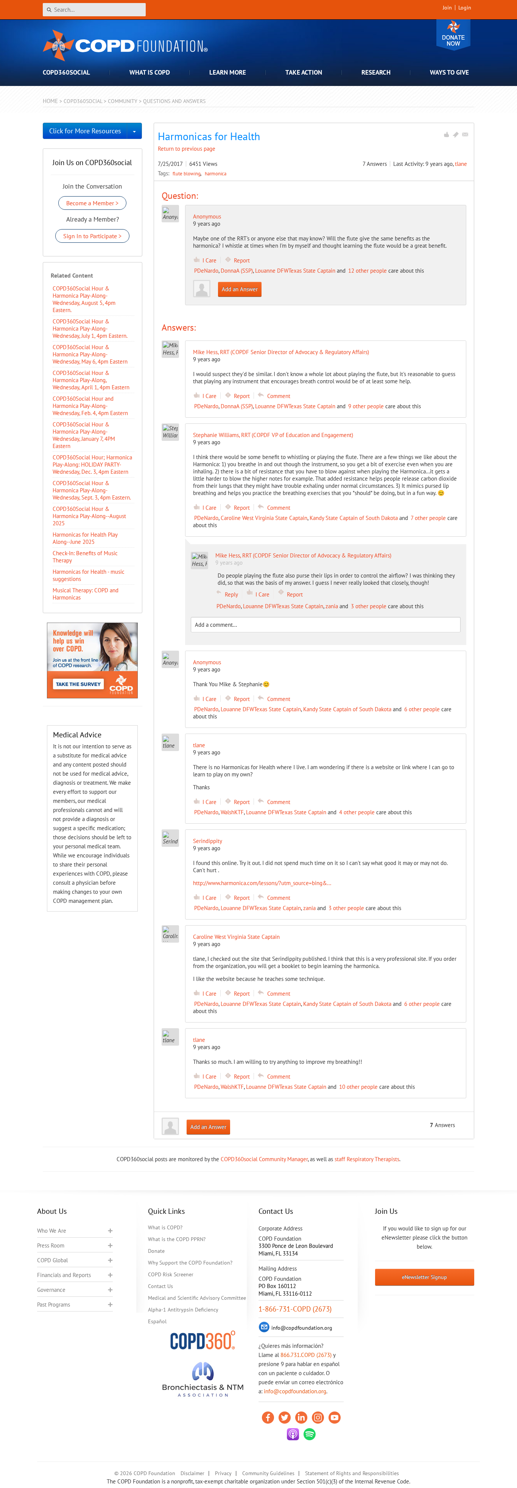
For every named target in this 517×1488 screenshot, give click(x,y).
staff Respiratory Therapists (367, 1159)
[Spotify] (310, 1434)
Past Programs (53, 1304)
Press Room (50, 1245)
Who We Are (51, 1230)
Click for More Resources (85, 130)
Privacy (223, 1473)
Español (157, 1321)
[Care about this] (446, 134)
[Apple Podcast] (293, 1434)
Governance (51, 1289)
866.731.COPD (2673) (306, 1354)
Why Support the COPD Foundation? (190, 1262)
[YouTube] (335, 1417)
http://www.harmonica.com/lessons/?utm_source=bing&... (262, 883)
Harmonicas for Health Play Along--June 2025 (85, 538)
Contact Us (160, 1286)
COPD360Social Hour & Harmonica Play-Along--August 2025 (89, 516)
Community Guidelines (268, 1473)
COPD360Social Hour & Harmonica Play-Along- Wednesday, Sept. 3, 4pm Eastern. (92, 490)
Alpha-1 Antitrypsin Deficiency (183, 1309)
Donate (453, 35)
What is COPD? (165, 1227)
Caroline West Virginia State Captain (264, 518)
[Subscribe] (465, 134)
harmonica (215, 173)
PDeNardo (206, 270)
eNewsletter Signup (424, 1277)
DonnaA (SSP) (237, 270)
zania (331, 606)
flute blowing (187, 173)
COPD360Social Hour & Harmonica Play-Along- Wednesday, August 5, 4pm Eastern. (84, 299)
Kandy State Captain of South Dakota (354, 518)
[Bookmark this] (455, 134)
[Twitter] (285, 1417)
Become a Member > (92, 203)
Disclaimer (192, 1473)
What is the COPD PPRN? (177, 1239)
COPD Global (52, 1260)
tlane (461, 163)
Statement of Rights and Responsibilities (352, 1473)
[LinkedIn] (301, 1417)
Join (447, 7)
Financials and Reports (64, 1275)
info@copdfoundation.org (295, 1391)
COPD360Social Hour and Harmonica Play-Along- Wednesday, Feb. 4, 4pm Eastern (90, 406)
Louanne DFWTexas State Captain (295, 270)
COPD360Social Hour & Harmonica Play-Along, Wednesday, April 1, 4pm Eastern (91, 380)
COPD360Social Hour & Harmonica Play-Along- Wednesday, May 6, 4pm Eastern (90, 354)
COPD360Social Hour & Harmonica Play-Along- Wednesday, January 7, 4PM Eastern (84, 435)
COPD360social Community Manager (264, 1159)
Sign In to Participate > (92, 236)
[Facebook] (268, 1417)
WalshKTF (232, 812)
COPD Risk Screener (170, 1274)
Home (50, 101)
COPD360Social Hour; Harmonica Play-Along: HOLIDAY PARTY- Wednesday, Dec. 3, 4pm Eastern (92, 464)
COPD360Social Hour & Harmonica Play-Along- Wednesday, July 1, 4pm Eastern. (90, 328)
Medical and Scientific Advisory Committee (197, 1297)
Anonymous (207, 216)
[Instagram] (318, 1417)
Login (464, 7)
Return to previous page (186, 148)
